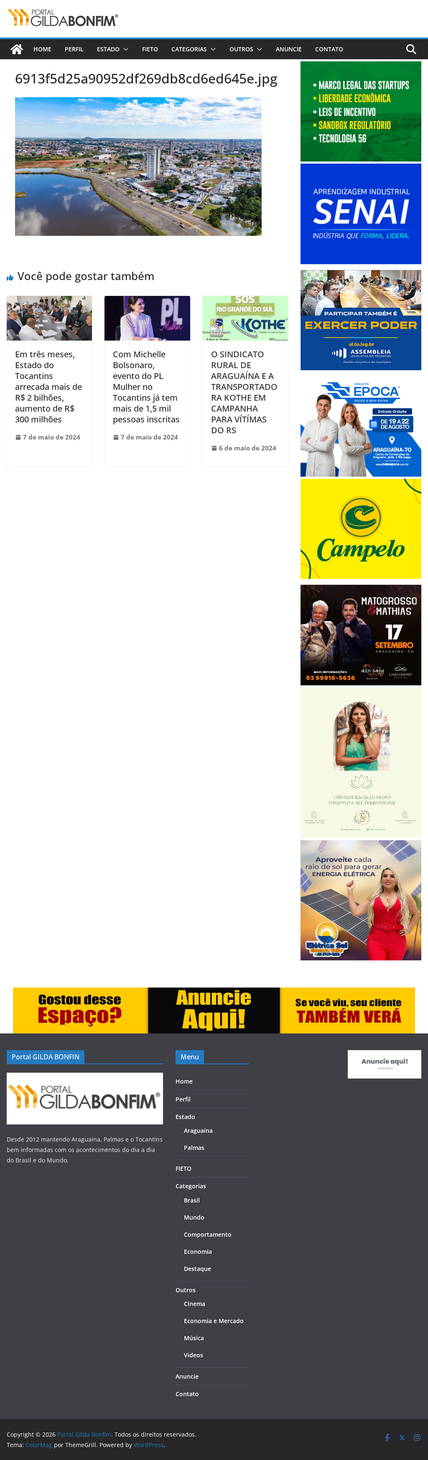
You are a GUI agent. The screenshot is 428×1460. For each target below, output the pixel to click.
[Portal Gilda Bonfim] (17, 49)
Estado (108, 49)
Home (42, 49)
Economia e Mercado (214, 1321)
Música (194, 1338)
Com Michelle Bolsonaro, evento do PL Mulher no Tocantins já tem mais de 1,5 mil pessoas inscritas (146, 387)
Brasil (192, 1200)
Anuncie (289, 49)
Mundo (194, 1217)
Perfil (74, 49)
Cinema (194, 1304)
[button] (124, 49)
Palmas (194, 1148)
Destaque (197, 1269)
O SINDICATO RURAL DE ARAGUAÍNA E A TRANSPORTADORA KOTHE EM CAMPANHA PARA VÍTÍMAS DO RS (244, 392)
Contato (329, 49)
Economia (198, 1251)
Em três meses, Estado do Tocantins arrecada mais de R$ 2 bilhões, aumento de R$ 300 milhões (48, 387)
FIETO (150, 49)
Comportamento (208, 1234)
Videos (193, 1355)
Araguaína (198, 1130)
